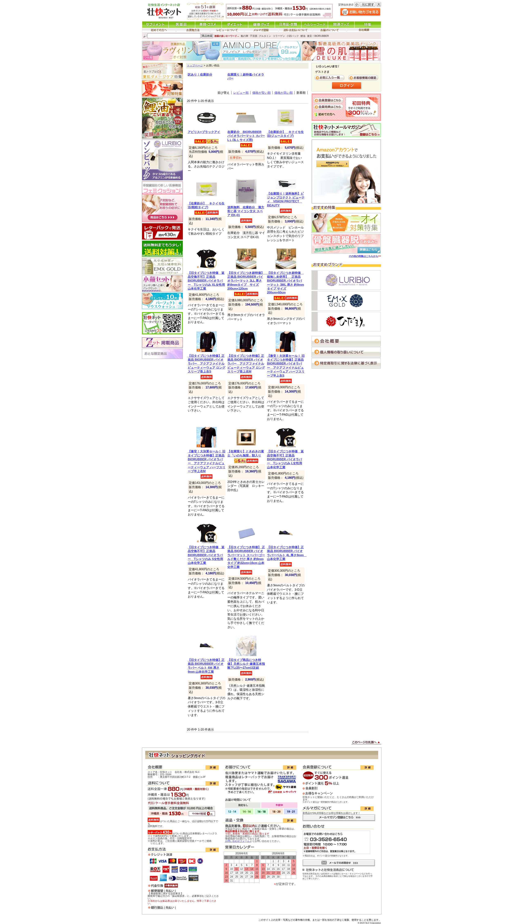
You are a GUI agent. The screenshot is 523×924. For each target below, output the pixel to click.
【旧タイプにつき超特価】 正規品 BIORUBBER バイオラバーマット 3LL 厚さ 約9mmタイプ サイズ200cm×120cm (247, 280)
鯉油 (303, 36)
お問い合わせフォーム (237, 841)
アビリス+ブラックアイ (204, 132)
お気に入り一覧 (330, 78)
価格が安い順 (261, 92)
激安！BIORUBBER (318, 36)
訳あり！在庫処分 (200, 74)
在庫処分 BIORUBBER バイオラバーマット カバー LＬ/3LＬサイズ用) (246, 136)
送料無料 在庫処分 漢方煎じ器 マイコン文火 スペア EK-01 (245, 211)
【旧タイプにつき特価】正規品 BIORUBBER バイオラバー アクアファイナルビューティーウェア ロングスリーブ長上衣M (246, 363)
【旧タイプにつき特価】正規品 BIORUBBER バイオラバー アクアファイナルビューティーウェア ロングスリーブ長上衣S (206, 363)
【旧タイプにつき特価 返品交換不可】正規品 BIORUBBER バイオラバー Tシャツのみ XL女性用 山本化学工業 (206, 280)
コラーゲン (279, 36)
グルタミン (265, 36)
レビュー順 (241, 92)
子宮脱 (253, 36)
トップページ (195, 65)
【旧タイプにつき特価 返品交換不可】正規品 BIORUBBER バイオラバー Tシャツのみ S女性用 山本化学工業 (206, 555)
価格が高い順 (283, 92)
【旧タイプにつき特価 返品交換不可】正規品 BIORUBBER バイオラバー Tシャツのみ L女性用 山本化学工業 (285, 459)
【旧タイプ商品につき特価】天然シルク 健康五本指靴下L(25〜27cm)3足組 (246, 664)
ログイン (347, 86)
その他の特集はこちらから (363, 256)
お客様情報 (363, 78)
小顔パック (293, 36)
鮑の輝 (244, 36)
